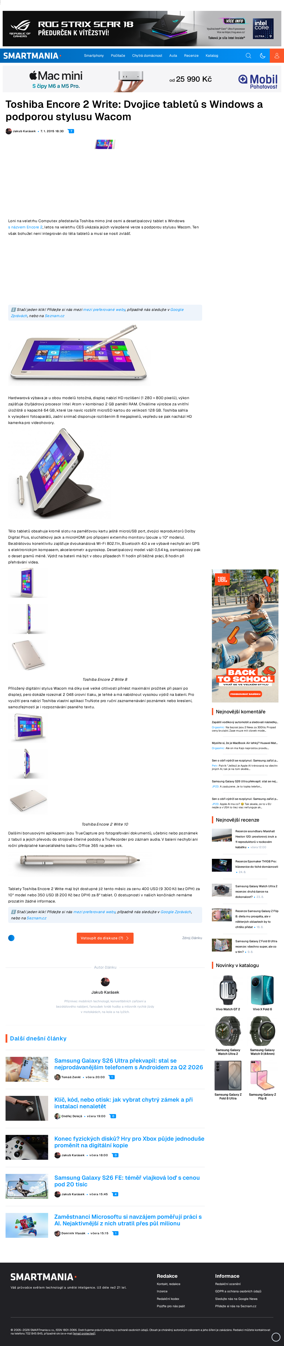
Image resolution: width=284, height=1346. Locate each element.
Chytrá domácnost (147, 55)
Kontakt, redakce (168, 1284)
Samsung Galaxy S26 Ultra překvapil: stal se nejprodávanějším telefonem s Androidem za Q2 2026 (128, 1064)
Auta (173, 55)
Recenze (191, 55)
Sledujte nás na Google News (236, 1299)
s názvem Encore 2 (25, 227)
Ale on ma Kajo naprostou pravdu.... (240, 748)
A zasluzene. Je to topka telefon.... (237, 786)
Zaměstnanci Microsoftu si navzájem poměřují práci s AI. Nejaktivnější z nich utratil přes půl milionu (128, 1220)
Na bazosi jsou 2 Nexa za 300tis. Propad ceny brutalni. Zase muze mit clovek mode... (244, 729)
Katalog (212, 55)
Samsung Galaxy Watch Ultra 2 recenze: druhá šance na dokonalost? (256, 891)
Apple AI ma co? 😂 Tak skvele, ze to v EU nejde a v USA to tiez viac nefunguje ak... (241, 805)
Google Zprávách (175, 911)
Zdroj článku (192, 938)
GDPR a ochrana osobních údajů (238, 1291)
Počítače (118, 55)
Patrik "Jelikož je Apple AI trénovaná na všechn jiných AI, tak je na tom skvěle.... (245, 767)
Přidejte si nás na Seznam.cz (235, 1306)
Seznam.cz (54, 315)
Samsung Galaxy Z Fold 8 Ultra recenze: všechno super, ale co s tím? (256, 946)
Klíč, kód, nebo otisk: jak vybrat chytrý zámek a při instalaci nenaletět (123, 1103)
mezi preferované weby (104, 309)
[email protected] (84, 1333)
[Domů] (32, 56)
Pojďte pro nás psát (171, 1306)
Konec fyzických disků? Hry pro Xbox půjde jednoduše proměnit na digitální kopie (129, 1142)
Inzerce (162, 1291)
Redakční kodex (168, 1299)
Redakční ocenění (228, 1284)
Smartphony (94, 55)
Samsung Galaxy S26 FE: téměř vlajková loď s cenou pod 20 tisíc (127, 1181)
